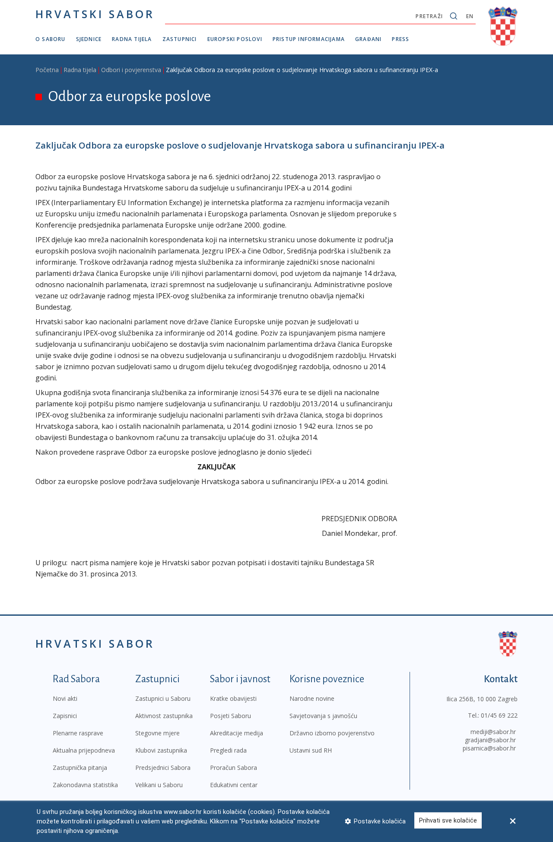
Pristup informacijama (309, 39)
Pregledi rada (228, 750)
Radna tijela (132, 39)
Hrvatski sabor (95, 13)
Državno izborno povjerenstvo (332, 733)
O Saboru (50, 39)
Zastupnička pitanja (80, 767)
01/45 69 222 (499, 715)
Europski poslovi (234, 39)
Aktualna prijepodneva (84, 750)
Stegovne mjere (157, 733)
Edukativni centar (233, 785)
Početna (47, 70)
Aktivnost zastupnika (164, 716)
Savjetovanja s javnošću (323, 716)
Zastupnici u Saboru (163, 698)
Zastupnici (179, 39)
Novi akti (65, 698)
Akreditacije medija (236, 733)
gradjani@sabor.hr (490, 740)
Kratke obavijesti (233, 698)
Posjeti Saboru (230, 716)
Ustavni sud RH (310, 750)
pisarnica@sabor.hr (489, 748)
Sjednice (89, 39)
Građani (368, 39)
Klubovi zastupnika (161, 750)
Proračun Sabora (233, 767)
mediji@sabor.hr (493, 732)
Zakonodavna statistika (85, 785)
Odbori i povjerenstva (131, 70)
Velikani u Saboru (159, 785)
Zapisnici (65, 716)
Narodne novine (311, 698)
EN (470, 16)
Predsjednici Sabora (163, 767)
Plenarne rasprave (78, 733)
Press (400, 39)
